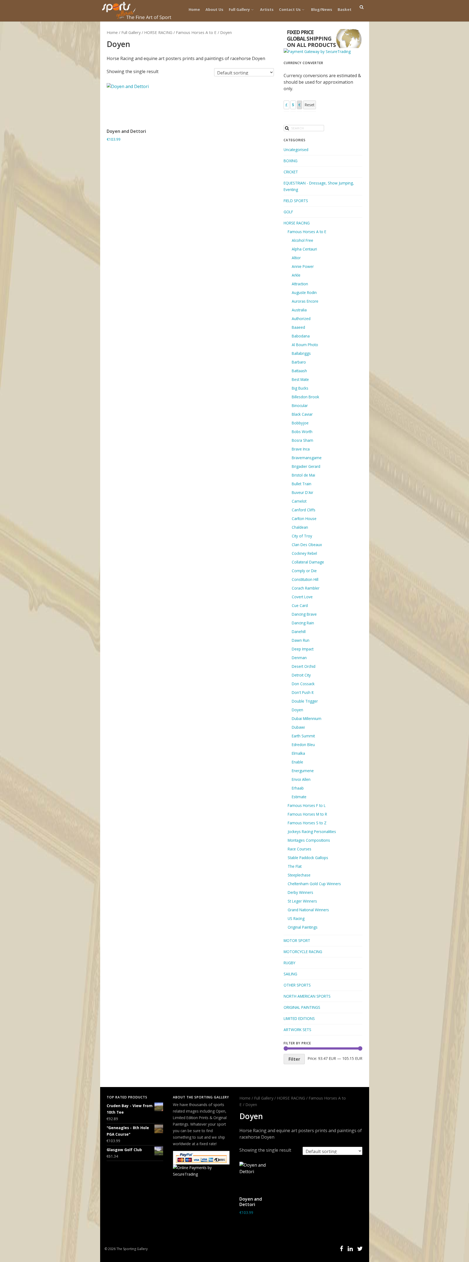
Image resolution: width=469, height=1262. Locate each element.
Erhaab (298, 788)
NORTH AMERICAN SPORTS (307, 996)
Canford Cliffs (303, 509)
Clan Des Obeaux (307, 544)
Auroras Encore (305, 301)
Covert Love (302, 596)
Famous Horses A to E (196, 32)
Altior (296, 257)
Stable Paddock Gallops (308, 857)
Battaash (299, 370)
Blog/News (321, 9)
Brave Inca (301, 449)
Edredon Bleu (303, 744)
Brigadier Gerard (306, 466)
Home (194, 9)
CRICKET (291, 171)
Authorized (301, 318)
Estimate (299, 796)
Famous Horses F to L (307, 805)
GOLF (288, 211)
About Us (214, 9)
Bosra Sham (302, 440)
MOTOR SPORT (297, 940)
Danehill (299, 631)
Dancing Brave (304, 614)
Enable (297, 762)
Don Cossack (303, 683)
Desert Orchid (303, 666)
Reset (309, 104)
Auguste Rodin (304, 292)
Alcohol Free (302, 240)
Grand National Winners (308, 909)
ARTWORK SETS (297, 1029)
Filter (294, 1059)
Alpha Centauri (304, 249)
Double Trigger (305, 701)
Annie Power (303, 266)
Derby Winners (300, 892)
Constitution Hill (305, 579)
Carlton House (304, 518)
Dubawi (298, 727)
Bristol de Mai (303, 475)
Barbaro (299, 362)
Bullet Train (301, 483)
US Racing (296, 918)
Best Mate (300, 379)
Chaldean (300, 527)
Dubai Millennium (306, 718)
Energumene (303, 770)
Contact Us (290, 9)
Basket (344, 9)
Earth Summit (303, 735)
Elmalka (298, 753)
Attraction (300, 283)
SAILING (290, 973)
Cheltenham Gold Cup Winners (314, 883)
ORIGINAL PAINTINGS (302, 1007)
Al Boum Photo (305, 344)
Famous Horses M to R (307, 814)
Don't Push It (302, 692)
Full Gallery (239, 9)
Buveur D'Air (302, 492)
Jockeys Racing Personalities (312, 831)
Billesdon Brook (305, 396)
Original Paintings (303, 927)
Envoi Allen (301, 779)
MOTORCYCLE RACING (303, 951)
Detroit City (301, 675)
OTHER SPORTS (297, 985)
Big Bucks (300, 388)
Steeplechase (299, 875)
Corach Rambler (305, 588)
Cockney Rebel (304, 553)
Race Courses (299, 848)
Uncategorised (296, 149)
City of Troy (302, 535)
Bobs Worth (302, 431)
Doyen (297, 709)
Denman (299, 657)
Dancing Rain (303, 622)
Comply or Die (304, 570)
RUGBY (289, 962)
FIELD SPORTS (296, 200)
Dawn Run (300, 640)
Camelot (299, 501)
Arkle (296, 275)
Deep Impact (302, 649)
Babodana (301, 336)
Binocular (300, 405)
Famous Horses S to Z (307, 822)
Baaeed (298, 327)
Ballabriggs (301, 353)
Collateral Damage (308, 562)
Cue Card (300, 605)
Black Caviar (302, 414)
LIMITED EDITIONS (299, 1018)
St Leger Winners (302, 901)
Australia (299, 309)
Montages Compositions (309, 840)
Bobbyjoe (300, 422)
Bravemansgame (307, 457)
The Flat (295, 866)
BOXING (290, 160)
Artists (267, 9)
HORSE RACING (158, 32)
